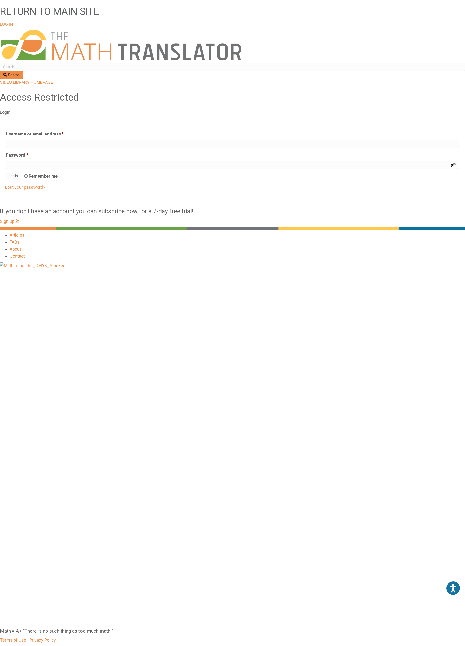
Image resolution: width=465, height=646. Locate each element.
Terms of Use (13, 640)
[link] (17, 235)
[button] (6, 24)
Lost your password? (25, 187)
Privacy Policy (42, 640)
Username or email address (44, 133)
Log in (13, 176)
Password (26, 155)
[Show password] (453, 164)
